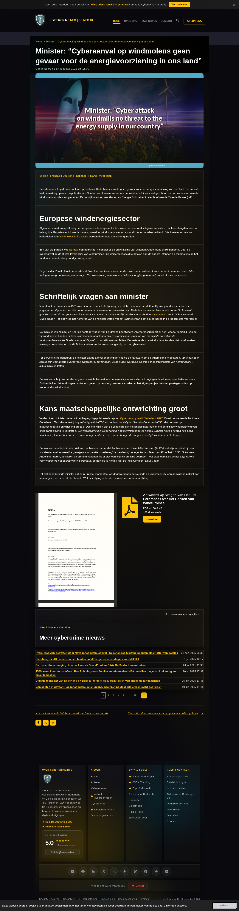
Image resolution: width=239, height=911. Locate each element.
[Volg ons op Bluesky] (124, 871)
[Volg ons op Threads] (156, 871)
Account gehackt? (177, 776)
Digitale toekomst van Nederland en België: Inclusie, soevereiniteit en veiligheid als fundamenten (98, 680)
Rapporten (135, 799)
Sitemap (144, 899)
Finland (92, 175)
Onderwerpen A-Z (177, 803)
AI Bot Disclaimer (87, 899)
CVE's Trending (141, 782)
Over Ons (172, 815)
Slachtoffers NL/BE (143, 776)
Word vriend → (179, 4)
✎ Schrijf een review (62, 852)
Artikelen (96, 782)
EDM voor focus (138, 817)
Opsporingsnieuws (102, 815)
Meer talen (105, 175)
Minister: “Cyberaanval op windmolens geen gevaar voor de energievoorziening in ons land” (100, 41)
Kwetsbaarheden (104, 809)
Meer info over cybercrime (54, 627)
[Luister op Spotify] (166, 871)
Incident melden (176, 788)
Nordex (73, 249)
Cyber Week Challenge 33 (180, 795)
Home (39, 41)
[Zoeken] (177, 20)
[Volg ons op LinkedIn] (93, 871)
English (43, 175)
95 (135, 695)
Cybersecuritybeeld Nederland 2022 (141, 418)
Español (81, 175)
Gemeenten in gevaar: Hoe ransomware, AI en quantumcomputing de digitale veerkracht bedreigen (99, 686)
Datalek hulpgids (176, 782)
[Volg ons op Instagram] (114, 871)
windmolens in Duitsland (74, 236)
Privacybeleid (107, 899)
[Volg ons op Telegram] (72, 871)
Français (55, 175)
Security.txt (69, 899)
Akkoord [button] (224, 905)
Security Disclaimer (49, 899)
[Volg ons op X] (104, 871)
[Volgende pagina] (144, 695)
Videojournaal (99, 788)
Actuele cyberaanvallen (103, 795)
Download (152, 518)
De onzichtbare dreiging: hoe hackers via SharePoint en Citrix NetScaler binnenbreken (91, 665)
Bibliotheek (135, 805)
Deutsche (68, 175)
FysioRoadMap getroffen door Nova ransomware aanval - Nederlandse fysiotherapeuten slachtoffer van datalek (107, 652)
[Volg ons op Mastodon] (135, 871)
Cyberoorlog (98, 803)
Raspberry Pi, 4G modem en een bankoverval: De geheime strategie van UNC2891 (87, 658)
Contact (171, 821)
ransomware (159, 314)
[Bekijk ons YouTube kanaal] (83, 871)
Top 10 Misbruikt (141, 788)
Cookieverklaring (127, 899)
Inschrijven (173, 809)
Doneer (140, 885)
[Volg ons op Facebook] (145, 871)
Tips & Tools (136, 811)
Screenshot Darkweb (141, 793)
